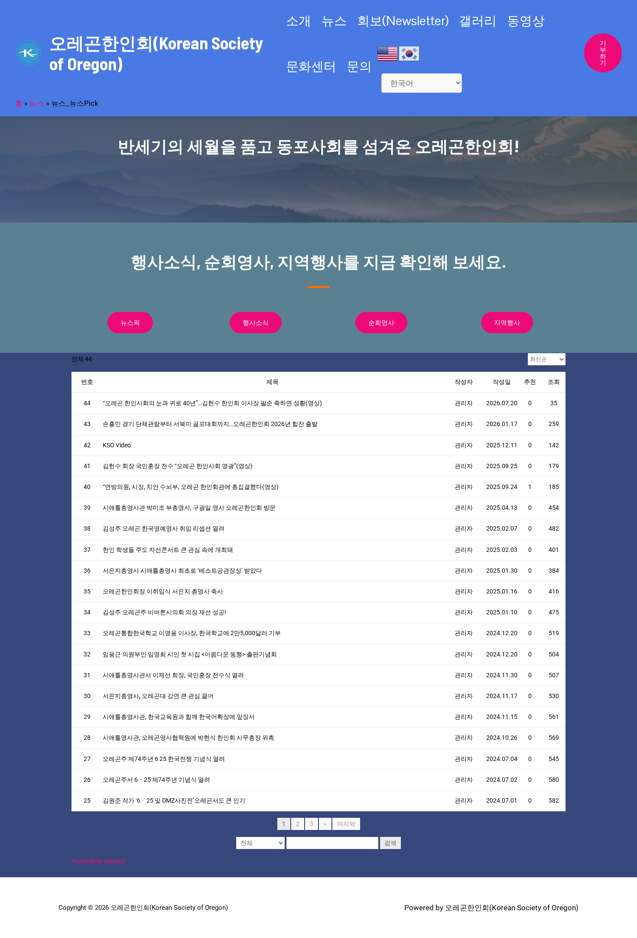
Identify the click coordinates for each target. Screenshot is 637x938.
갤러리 (478, 21)
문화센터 (311, 66)
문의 (359, 66)
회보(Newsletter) (402, 21)
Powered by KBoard (98, 861)
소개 (298, 21)
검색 (390, 843)
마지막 (346, 823)
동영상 (526, 21)
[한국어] (409, 53)
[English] (388, 53)
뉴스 (334, 21)
